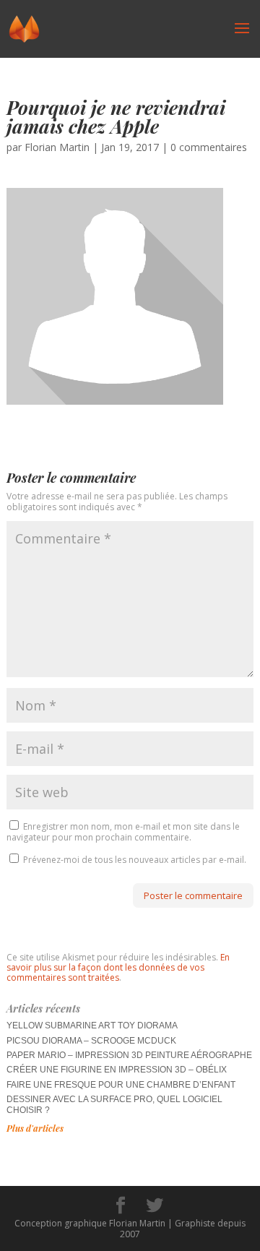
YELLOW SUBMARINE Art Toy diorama (92, 1025)
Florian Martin (57, 147)
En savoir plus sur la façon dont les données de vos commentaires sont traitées (118, 967)
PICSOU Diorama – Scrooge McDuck (91, 1041)
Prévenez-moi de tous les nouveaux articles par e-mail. (134, 860)
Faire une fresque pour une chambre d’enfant (120, 1085)
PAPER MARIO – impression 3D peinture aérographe (129, 1055)
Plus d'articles (35, 1128)
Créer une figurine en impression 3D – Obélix (116, 1070)
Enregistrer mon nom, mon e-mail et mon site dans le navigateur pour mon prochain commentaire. (123, 831)
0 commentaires (208, 147)
